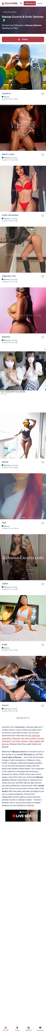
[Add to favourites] (42, 94)
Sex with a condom (29, 738)
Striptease (6, 741)
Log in (40, 3)
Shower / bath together (30, 741)
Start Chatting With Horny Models (13, 392)
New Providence (10, 12)
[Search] (21, 3)
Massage (16, 738)
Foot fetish (15, 741)
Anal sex (5, 744)
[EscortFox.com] (9, 3)
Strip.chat (4, 394)
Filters (25, 39)
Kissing (41, 738)
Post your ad (30, 3)
